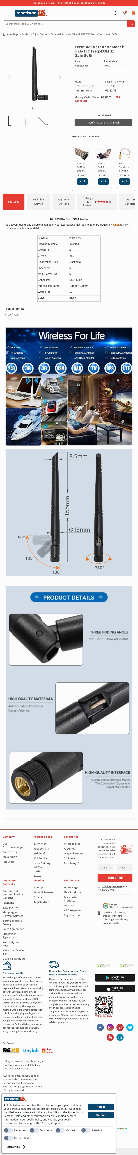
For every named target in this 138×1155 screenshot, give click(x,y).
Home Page (12, 34)
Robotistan (110, 61)
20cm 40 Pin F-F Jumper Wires (102, 167)
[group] (34, 73)
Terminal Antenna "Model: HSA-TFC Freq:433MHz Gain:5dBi (83, 34)
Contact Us (10, 852)
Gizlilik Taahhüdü (14, 958)
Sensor (37, 876)
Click (116, 224)
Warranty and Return (11, 943)
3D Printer (39, 843)
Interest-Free (72, 843)
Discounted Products (71, 898)
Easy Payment (11, 907)
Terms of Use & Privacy (12, 922)
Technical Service (39, 201)
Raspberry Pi (41, 848)
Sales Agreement (13, 929)
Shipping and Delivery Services (13, 914)
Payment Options (63, 201)
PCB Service (40, 858)
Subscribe (115, 878)
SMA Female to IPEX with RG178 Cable (124, 167)
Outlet (25, 34)
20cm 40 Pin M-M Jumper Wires (81, 167)
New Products (72, 892)
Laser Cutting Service (41, 864)
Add (82, 181)
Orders (37, 897)
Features (13, 201)
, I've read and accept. (112, 888)
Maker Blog (10, 857)
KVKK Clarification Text (14, 952)
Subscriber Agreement (10, 935)
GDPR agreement (112, 886)
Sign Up (38, 887)
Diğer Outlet (40, 34)
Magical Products (75, 853)
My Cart (69, 905)
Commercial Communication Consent (13, 894)
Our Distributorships (13, 845)
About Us (8, 861)
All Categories (72, 910)
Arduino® (39, 853)
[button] (32, 108)
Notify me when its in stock (103, 122)
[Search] (131, 23)
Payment (8, 902)
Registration (41, 902)
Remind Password (44, 892)
